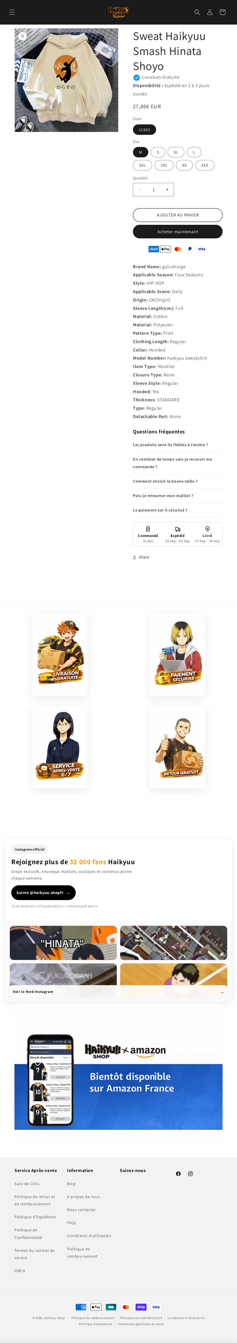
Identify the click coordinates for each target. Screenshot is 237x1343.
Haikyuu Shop (54, 1318)
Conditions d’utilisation (186, 1318)
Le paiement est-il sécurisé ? (160, 510)
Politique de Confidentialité (28, 1233)
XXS (204, 165)
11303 (144, 129)
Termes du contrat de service (34, 1254)
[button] (12, 12)
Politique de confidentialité (141, 1318)
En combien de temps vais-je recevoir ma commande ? (172, 463)
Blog (71, 1183)
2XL (164, 165)
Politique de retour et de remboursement (34, 1200)
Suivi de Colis (26, 1183)
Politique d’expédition (95, 1324)
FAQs (71, 1222)
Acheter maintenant (178, 231)
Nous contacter (81, 1209)
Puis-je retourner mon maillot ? (163, 495)
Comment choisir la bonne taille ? (165, 481)
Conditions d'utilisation (89, 1235)
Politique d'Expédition (35, 1216)
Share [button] (144, 557)
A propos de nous (83, 1196)
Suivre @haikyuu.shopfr (43, 892)
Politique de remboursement (82, 1252)
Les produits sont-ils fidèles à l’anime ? (170, 444)
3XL (142, 165)
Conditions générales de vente (141, 1324)
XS (184, 165)
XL (176, 152)
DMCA (19, 1270)
